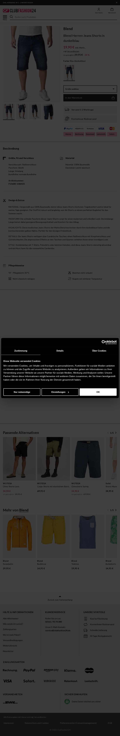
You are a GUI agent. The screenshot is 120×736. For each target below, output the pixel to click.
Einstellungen (58, 392)
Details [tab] (60, 350)
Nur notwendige (22, 392)
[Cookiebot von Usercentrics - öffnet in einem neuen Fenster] (104, 342)
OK (98, 392)
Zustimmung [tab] (20, 350)
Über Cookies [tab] (99, 350)
